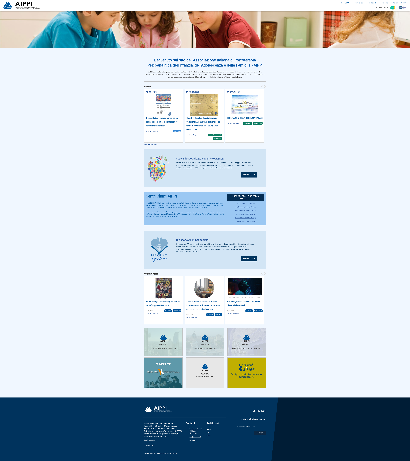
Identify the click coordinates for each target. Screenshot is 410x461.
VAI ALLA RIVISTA (246, 385)
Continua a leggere (152, 131)
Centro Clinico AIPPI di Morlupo (245, 218)
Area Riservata (149, 445)
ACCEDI (205, 385)
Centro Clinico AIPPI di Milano (245, 203)
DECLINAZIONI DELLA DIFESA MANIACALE (245, 118)
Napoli (209, 435)
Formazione (359, 3)
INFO (163, 385)
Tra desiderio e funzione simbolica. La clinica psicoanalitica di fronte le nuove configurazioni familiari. (162, 122)
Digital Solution (173, 453)
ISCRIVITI (260, 433)
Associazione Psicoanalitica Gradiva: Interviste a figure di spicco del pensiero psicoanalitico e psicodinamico (203, 305)
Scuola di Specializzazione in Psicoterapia (200, 158)
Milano (209, 429)
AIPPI (347, 3)
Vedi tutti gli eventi (151, 144)
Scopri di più (249, 175)
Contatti (403, 3)
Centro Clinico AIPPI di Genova (246, 207)
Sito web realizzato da (163, 453)
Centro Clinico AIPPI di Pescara (245, 211)
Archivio (396, 3)
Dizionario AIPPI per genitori (192, 239)
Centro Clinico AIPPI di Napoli (245, 221)
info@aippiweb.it (195, 437)
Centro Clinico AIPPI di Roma (245, 214)
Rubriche (385, 3)
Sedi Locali (372, 3)
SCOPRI (163, 353)
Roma (208, 432)
